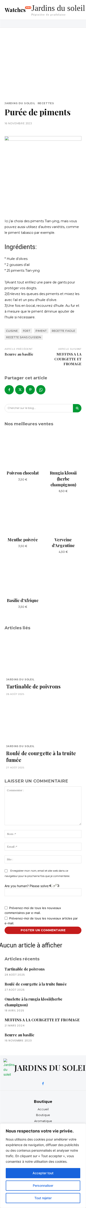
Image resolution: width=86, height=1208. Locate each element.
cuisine (12, 330)
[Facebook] (9, 389)
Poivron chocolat (23, 473)
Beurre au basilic (19, 354)
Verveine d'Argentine (63, 542)
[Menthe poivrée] (23, 516)
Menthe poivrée (23, 539)
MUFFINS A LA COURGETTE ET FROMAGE (67, 359)
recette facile (63, 330)
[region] (43, 1165)
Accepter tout (43, 1173)
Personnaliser (43, 1185)
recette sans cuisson (23, 337)
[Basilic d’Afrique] (23, 577)
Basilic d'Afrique (23, 600)
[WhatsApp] (40, 389)
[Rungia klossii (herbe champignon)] (63, 449)
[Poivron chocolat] (23, 449)
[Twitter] (19, 389)
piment (41, 330)
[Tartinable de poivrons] (43, 654)
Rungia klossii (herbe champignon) (63, 478)
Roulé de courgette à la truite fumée (41, 756)
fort (27, 330)
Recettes (46, 103)
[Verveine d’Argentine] (63, 516)
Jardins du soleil (20, 103)
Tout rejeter (43, 1198)
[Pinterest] (30, 389)
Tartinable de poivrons (33, 686)
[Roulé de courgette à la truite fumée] (43, 721)
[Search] (77, 408)
